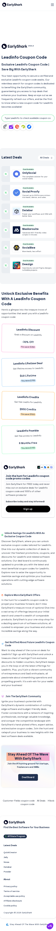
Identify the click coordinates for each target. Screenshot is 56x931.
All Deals (41, 801)
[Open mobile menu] (52, 5)
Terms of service (12, 891)
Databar (8, 867)
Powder (7, 872)
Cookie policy (10, 906)
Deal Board (28, 777)
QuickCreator (10, 853)
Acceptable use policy (14, 896)
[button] (50, 926)
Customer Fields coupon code (19, 801)
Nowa (6, 862)
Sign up (28, 509)
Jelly (6, 857)
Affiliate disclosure (13, 901)
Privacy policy (10, 886)
